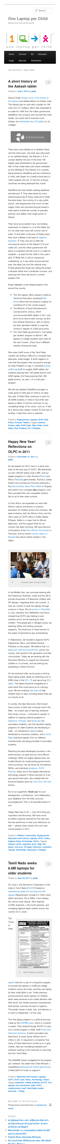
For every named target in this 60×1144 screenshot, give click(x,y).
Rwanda (18, 479)
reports (11, 982)
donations (32, 768)
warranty (12, 1091)
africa (18, 844)
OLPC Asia (43, 419)
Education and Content (18, 838)
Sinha (39, 425)
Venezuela (36, 720)
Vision (36, 841)
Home (11, 54)
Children (20, 835)
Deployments (23, 419)
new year (19, 846)
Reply (21, 1091)
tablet (32, 730)
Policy (11, 422)
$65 (15, 247)
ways (36, 690)
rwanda (11, 849)
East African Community (37, 530)
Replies (36, 428)
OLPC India (26, 425)
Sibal (34, 425)
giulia (33, 91)
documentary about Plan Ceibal (26, 486)
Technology (27, 841)
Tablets (26, 422)
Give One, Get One (42, 781)
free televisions (23, 1085)
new (31, 690)
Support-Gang (14, 841)
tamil (23, 1088)
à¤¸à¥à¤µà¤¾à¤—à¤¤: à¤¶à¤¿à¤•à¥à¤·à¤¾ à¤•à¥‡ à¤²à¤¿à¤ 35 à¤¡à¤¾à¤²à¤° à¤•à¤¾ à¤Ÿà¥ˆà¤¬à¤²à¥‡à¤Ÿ (28, 1123)
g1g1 (34, 844)
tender (18, 369)
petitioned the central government (35, 1066)
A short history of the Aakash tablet (22, 84)
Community (30, 835)
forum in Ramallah (41, 609)
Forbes (11, 425)
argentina (26, 844)
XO (29, 428)
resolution (46, 846)
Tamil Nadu (21, 849)
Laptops (33, 419)
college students (32, 1082)
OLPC (40, 838)
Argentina (12, 720)
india (18, 425)
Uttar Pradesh (20, 428)
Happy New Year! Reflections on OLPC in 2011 (22, 446)
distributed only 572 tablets (31, 121)
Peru (43, 476)
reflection (37, 846)
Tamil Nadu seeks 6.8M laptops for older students (22, 867)
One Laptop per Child (28, 18)
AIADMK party (27, 1022)
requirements (14, 1088)
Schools (18, 422)
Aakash (41, 422)
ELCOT (31, 887)
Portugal (22, 720)
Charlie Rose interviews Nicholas (24, 1136)
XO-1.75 (28, 680)
